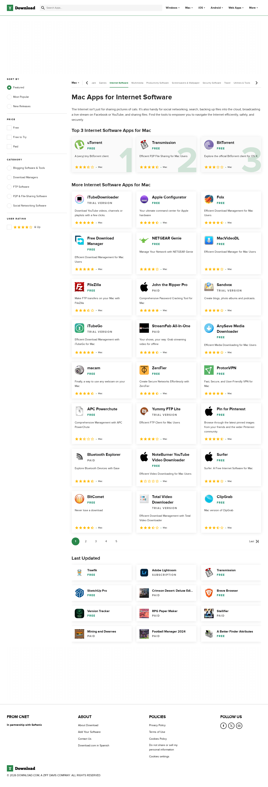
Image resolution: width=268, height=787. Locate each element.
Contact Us (84, 738)
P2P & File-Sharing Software (30, 196)
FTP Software (21, 186)
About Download (88, 725)
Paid (15, 146)
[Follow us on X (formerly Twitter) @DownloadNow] (231, 726)
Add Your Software (89, 732)
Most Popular (21, 97)
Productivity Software (157, 82)
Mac (188, 7)
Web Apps (235, 7)
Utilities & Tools (242, 82)
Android (216, 7)
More (252, 7)
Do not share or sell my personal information (163, 747)
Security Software (212, 82)
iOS (200, 7)
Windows (171, 7)
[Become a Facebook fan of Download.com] (223, 726)
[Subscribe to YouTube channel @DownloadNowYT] (239, 726)
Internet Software (119, 82)
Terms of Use (157, 732)
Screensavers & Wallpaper (186, 82)
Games (103, 82)
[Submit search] (43, 8)
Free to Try (19, 137)
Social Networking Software (29, 205)
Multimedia (137, 82)
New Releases (22, 106)
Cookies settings (159, 756)
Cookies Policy (158, 738)
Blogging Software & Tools (29, 168)
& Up (37, 227)
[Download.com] (21, 8)
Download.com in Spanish (93, 745)
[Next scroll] (256, 83)
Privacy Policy (157, 725)
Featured (18, 87)
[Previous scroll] (87, 83)
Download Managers (25, 177)
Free (16, 127)
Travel (227, 82)
